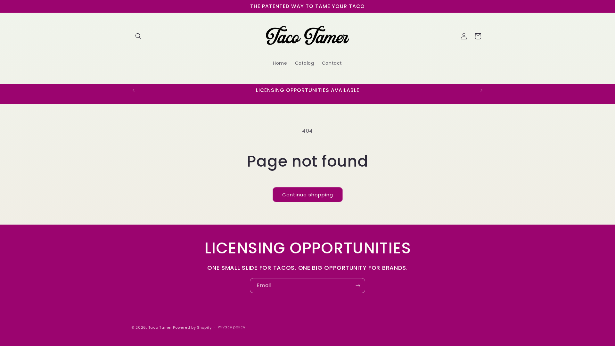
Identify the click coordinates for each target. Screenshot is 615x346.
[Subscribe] (358, 285)
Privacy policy (231, 327)
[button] (138, 36)
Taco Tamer (160, 327)
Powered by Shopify (192, 327)
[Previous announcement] (134, 90)
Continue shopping (307, 194)
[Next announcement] (481, 90)
